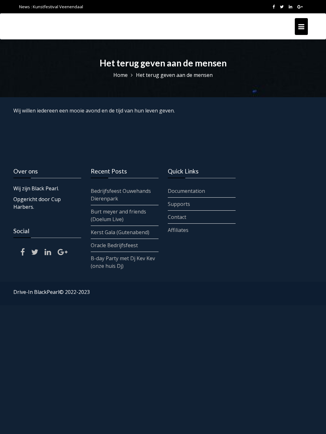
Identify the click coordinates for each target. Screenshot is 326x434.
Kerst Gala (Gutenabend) (120, 232)
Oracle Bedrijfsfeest (114, 245)
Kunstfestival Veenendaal (58, 7)
